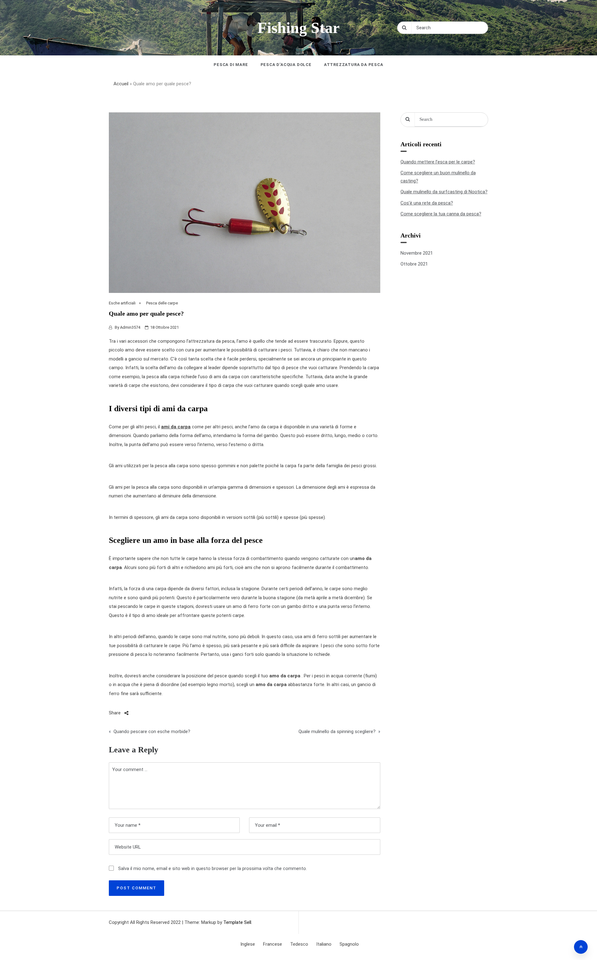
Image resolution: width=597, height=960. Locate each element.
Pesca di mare (231, 64)
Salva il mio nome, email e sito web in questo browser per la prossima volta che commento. (212, 868)
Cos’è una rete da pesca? (426, 203)
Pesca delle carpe (162, 303)
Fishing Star (298, 27)
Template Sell (237, 922)
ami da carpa (176, 427)
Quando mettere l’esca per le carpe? (437, 162)
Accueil (120, 84)
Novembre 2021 (416, 253)
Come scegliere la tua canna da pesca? (440, 214)
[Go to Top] (581, 947)
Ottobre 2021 (414, 264)
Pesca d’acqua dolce (286, 64)
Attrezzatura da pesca (353, 64)
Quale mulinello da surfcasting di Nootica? (444, 192)
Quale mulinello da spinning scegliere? (336, 731)
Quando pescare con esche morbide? (151, 731)
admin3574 (130, 327)
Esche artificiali (122, 303)
